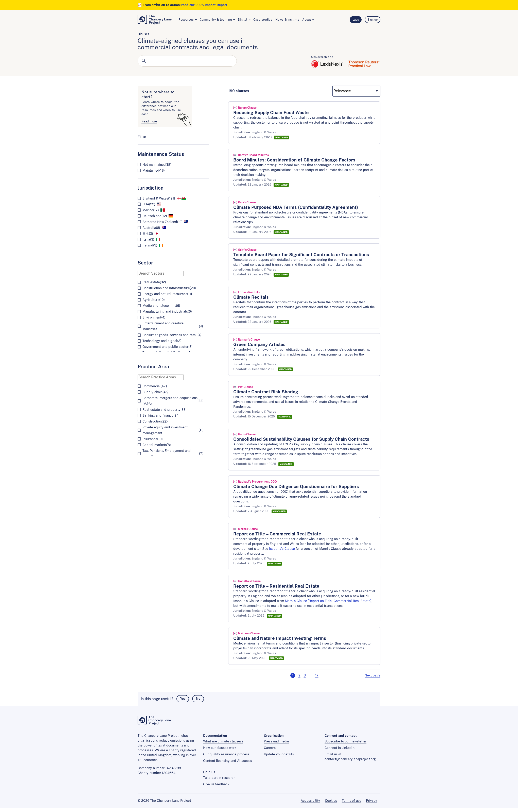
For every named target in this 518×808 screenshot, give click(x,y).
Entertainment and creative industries (172, 326)
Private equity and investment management (173, 430)
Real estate (154, 282)
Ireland (149, 245)
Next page (372, 675)
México (150, 210)
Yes (182, 699)
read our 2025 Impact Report (204, 5)
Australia (151, 228)
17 (316, 675)
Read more (149, 121)
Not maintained (157, 165)
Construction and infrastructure (169, 288)
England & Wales (158, 198)
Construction (155, 421)
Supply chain (155, 392)
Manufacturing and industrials (167, 311)
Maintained (153, 170)
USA (148, 204)
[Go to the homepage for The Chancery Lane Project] (154, 724)
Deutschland (154, 216)
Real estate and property (164, 410)
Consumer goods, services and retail (172, 335)
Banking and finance (160, 415)
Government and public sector (167, 347)
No (198, 699)
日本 (147, 234)
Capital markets (156, 445)
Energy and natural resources (167, 294)
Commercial (154, 386)
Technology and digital (161, 341)
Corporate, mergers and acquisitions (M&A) (173, 401)
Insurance (152, 439)
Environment (153, 317)
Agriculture (153, 300)
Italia (148, 239)
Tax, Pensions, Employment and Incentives (172, 454)
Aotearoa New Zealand (162, 222)
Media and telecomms (161, 306)
